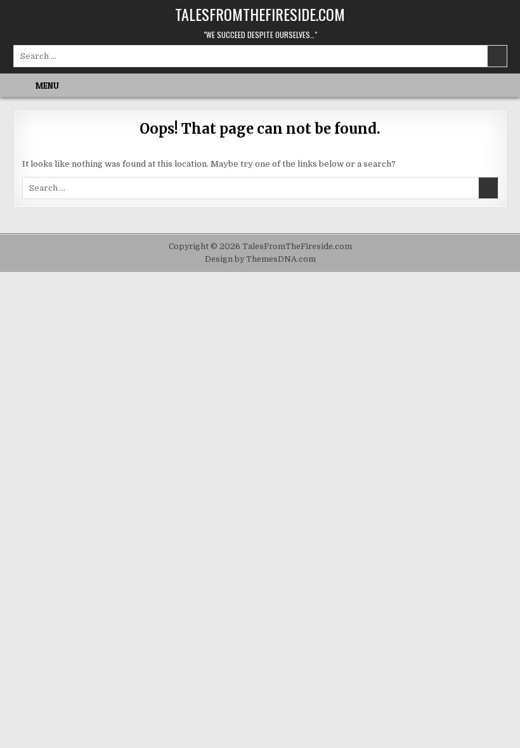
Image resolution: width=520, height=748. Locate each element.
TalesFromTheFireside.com (260, 14)
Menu (47, 86)
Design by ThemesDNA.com (260, 259)
